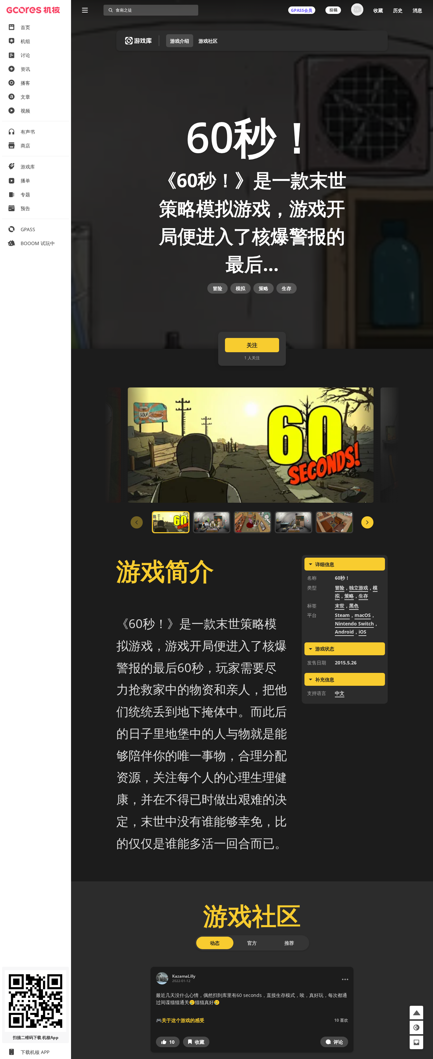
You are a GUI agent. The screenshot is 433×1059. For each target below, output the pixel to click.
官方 (252, 943)
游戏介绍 (179, 41)
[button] (168, 1042)
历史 (398, 10)
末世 (339, 605)
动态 (215, 943)
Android (344, 631)
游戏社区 (208, 41)
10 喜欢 (341, 1020)
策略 (263, 288)
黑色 (354, 605)
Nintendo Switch (354, 623)
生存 (286, 288)
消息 (417, 10)
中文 (339, 693)
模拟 (240, 288)
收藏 (378, 10)
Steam (342, 615)
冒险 (217, 288)
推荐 (289, 943)
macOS (363, 615)
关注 (252, 345)
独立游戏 (358, 587)
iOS (362, 631)
